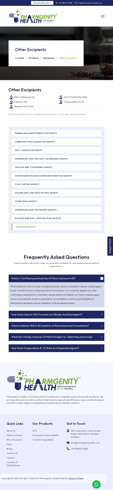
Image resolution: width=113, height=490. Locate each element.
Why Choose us (14, 439)
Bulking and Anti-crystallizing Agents (38, 218)
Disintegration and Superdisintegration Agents (43, 175)
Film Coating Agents (27, 184)
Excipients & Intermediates (45, 435)
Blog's (10, 448)
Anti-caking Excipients (28, 150)
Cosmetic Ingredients (42, 439)
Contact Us (12, 453)
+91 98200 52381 (65, 3)
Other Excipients (26, 226)
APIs (34, 430)
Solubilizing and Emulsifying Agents (36, 192)
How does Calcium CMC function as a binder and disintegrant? (47, 314)
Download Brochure (42, 3)
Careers (11, 457)
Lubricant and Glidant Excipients (35, 141)
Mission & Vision (14, 435)
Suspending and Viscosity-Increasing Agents (41, 158)
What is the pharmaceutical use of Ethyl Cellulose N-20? (43, 278)
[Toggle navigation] (102, 16)
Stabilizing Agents (26, 201)
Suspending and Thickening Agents (36, 209)
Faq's (9, 444)
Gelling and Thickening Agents (33, 167)
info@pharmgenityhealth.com (89, 3)
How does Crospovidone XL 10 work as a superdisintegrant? (45, 348)
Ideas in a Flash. (76, 478)
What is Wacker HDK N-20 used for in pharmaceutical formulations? (50, 325)
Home (21, 58)
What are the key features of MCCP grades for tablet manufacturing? (51, 337)
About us (11, 430)
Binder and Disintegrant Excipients (36, 133)
